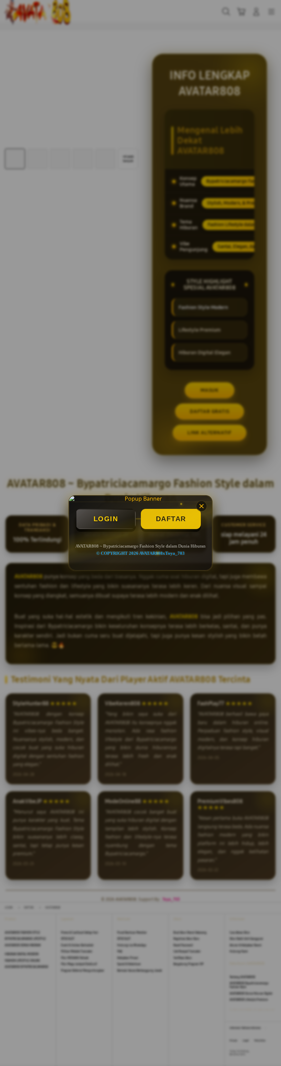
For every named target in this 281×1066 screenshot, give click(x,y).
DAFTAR (171, 519)
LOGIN (106, 519)
